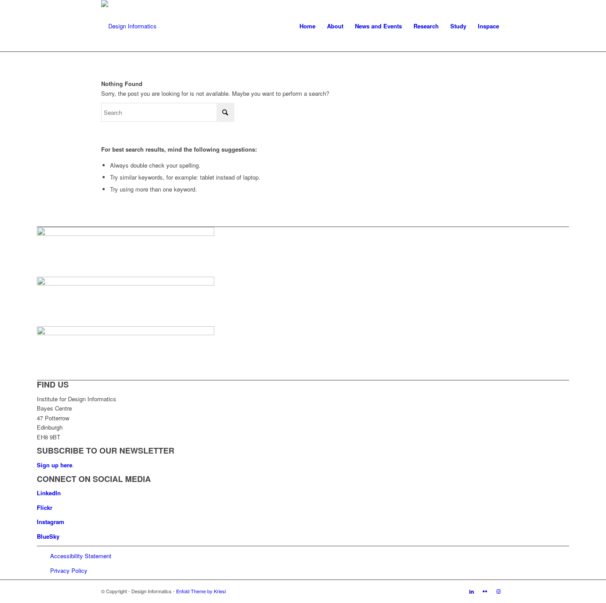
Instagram (50, 521)
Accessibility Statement (80, 556)
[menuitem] (307, 26)
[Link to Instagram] (498, 591)
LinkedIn (49, 493)
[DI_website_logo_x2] (129, 26)
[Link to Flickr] (485, 591)
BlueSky (48, 536)
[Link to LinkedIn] (471, 591)
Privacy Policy (68, 570)
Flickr (44, 507)
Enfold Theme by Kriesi (201, 591)
